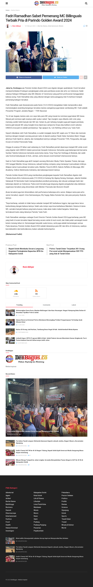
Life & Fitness (39, 498)
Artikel (8, 498)
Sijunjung (65, 510)
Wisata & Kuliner (68, 525)
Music (36, 513)
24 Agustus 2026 (13, 434)
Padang (37, 522)
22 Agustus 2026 (22, 465)
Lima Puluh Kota (40, 504)
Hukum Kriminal (12, 528)
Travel (64, 522)
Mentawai (37, 507)
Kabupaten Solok (40, 492)
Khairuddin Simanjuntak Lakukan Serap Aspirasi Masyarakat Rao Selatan (33, 431)
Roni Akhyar (16, 26)
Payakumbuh (38, 531)
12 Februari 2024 (30, 26)
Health (8, 525)
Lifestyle (37, 501)
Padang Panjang (40, 525)
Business (9, 507)
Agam (8, 495)
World (64, 528)
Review (64, 504)
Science (65, 507)
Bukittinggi (10, 504)
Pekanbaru (66, 492)
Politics (64, 498)
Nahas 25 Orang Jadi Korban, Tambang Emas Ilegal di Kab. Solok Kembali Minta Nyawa (47, 329)
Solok (64, 513)
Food (8, 522)
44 (30, 455)
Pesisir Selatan (67, 495)
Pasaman (37, 528)
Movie (61, 26)
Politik (64, 501)
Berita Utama (15, 10)
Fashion (9, 519)
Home (7, 10)
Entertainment (53, 26)
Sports (64, 516)
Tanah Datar (66, 519)
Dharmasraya (11, 513)
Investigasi (10, 531)
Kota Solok (38, 495)
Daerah (8, 510)
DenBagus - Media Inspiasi (19, 580)
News (36, 516)
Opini (36, 519)
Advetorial (9, 492)
